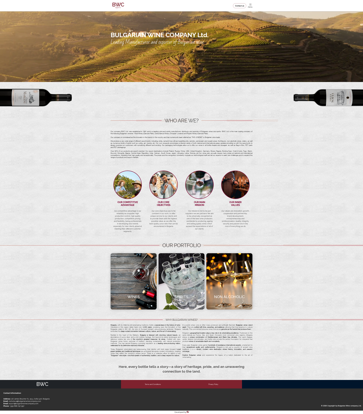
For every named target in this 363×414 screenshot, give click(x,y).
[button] (250, 4)
